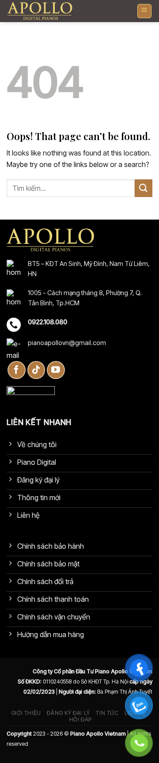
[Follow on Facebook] (17, 370)
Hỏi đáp (80, 719)
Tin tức (107, 713)
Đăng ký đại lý (68, 713)
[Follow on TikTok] (36, 370)
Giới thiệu (26, 713)
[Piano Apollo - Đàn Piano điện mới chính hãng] (40, 11)
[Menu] (144, 11)
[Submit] (143, 188)
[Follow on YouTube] (56, 370)
